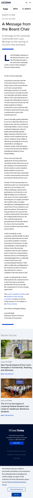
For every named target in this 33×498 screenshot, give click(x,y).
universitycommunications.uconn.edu (16, 437)
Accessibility (16, 458)
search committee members (16, 294)
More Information (16, 489)
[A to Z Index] (30, 2)
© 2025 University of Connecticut (16, 451)
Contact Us (11, 440)
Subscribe (16, 443)
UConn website (12, 304)
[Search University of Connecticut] (26, 2)
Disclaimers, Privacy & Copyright (16, 454)
